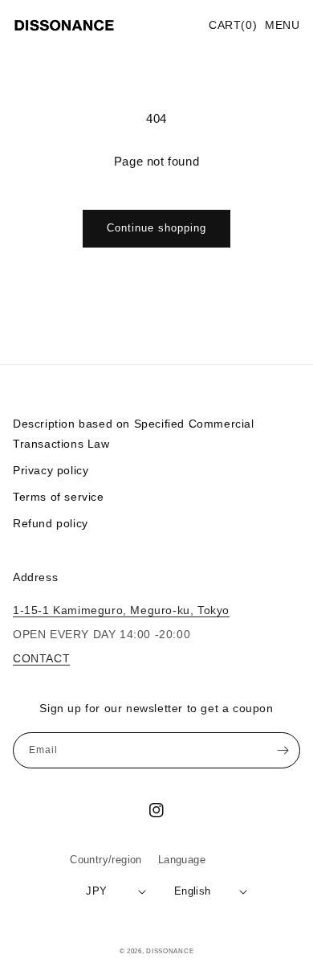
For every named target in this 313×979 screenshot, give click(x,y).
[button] (282, 25)
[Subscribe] (282, 750)
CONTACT (41, 658)
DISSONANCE (169, 951)
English (192, 891)
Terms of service (58, 496)
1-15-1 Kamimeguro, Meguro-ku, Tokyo (121, 610)
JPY (96, 891)
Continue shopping (156, 228)
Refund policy (50, 523)
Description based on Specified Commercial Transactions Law (133, 433)
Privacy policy (50, 470)
